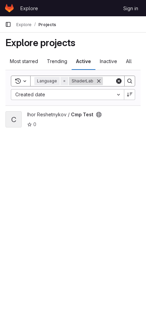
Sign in (130, 8)
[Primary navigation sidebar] (8, 24)
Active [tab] (83, 61)
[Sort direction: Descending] (129, 94)
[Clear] (119, 81)
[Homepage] (9, 8)
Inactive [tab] (108, 61)
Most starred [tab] (24, 61)
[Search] (129, 81)
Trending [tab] (57, 61)
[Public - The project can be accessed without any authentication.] (99, 114)
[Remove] (99, 81)
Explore (29, 8)
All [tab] (129, 61)
